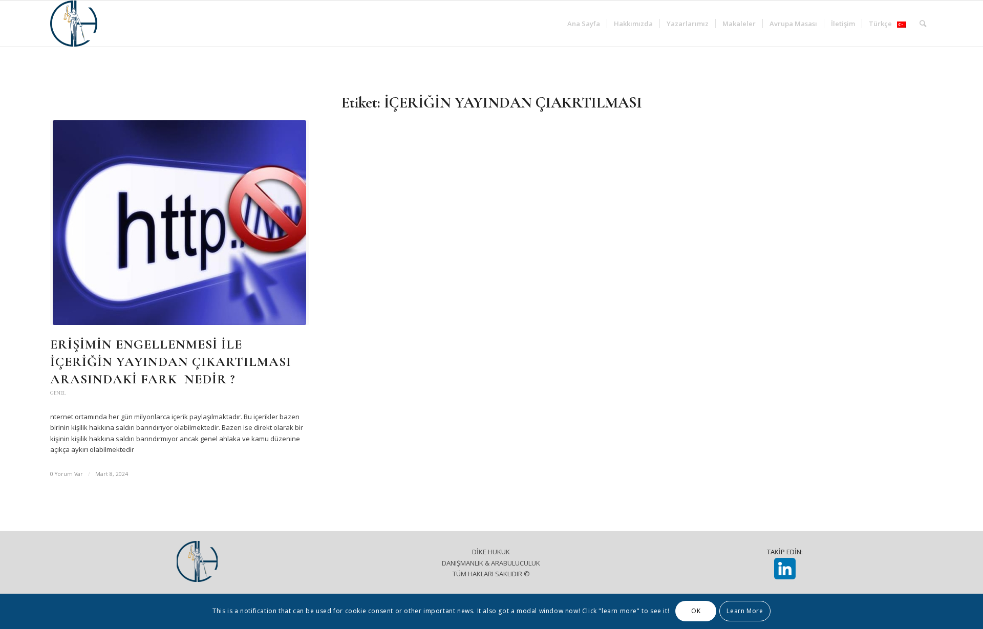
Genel (58, 392)
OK (695, 611)
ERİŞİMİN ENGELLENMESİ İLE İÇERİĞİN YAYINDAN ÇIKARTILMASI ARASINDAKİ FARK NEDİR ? (170, 361)
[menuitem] (584, 24)
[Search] (923, 24)
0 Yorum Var (66, 474)
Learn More (744, 611)
